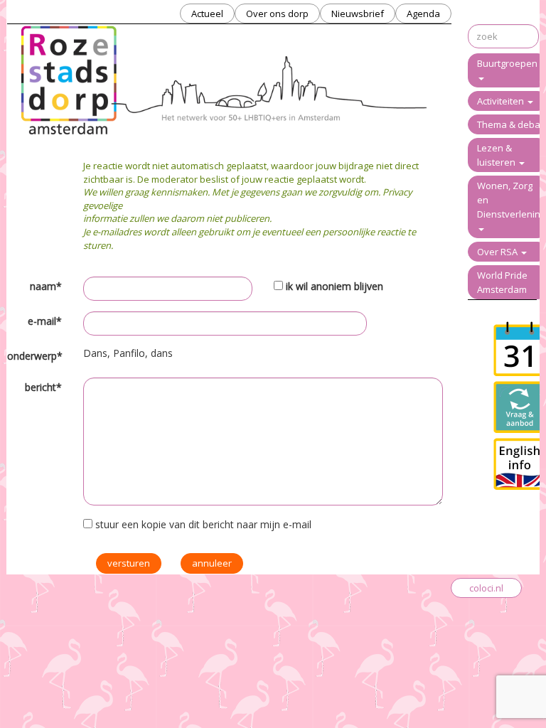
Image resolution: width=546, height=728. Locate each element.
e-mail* (45, 321)
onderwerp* (34, 356)
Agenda (423, 13)
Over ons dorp (277, 13)
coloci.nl (486, 588)
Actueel (207, 13)
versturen (128, 563)
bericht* (43, 387)
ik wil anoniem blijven (334, 286)
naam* (46, 286)
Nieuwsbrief (357, 13)
